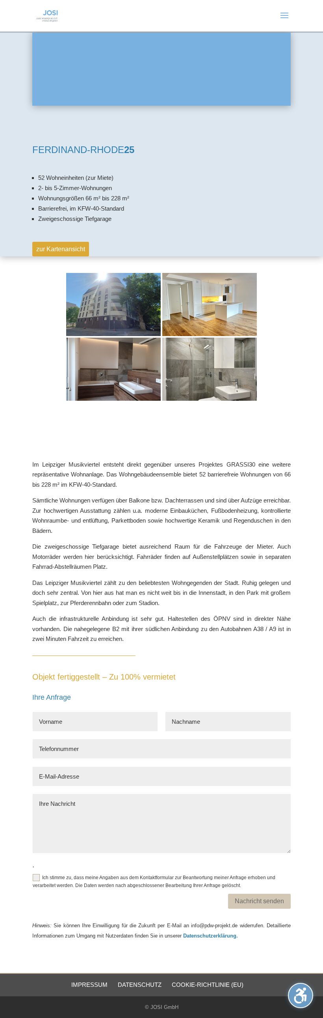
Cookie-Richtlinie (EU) (207, 984)
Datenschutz (140, 984)
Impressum (89, 984)
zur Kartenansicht (60, 249)
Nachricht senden (259, 901)
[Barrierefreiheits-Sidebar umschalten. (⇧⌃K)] (300, 995)
